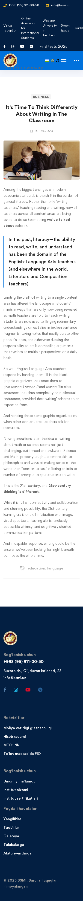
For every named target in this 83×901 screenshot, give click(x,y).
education (36, 568)
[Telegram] (40, 689)
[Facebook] (4, 689)
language (55, 568)
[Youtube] (28, 689)
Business (41, 97)
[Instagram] (16, 689)
